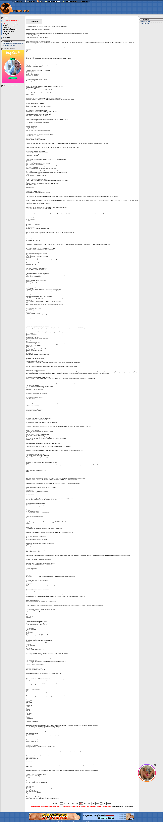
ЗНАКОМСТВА (145, 21)
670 (97, 803)
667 (85, 803)
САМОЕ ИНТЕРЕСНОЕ (9, 30)
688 (104, 803)
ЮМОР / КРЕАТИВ (8, 32)
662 (65, 803)
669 (93, 803)
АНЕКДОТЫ (6, 34)
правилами (102, 821)
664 (73, 803)
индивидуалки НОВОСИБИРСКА (13, 43)
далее (109, 803)
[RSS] (40, 2)
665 (77, 803)
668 (89, 803)
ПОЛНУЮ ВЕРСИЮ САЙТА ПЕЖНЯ (122, 806)
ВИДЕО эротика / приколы (10, 26)
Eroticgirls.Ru (145, 23)
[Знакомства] (84, 2)
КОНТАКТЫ (6, 37)
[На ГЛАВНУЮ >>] (17, 2)
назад (55, 803)
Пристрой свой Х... (9, 45)
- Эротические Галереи (11, 24)
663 (69, 803)
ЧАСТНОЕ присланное (9, 28)
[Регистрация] (29, 2)
